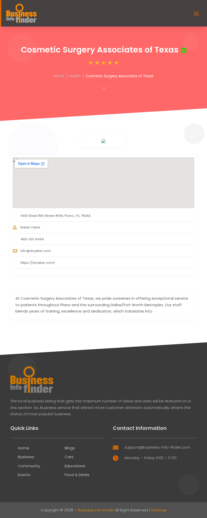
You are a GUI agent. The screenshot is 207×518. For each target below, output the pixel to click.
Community (29, 466)
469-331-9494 (32, 239)
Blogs (70, 448)
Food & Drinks (77, 474)
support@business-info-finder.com (157, 447)
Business (26, 456)
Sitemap (159, 510)
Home (59, 76)
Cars (69, 456)
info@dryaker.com (35, 250)
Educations (75, 466)
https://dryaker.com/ (37, 262)
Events (24, 474)
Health (75, 76)
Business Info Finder (96, 510)
